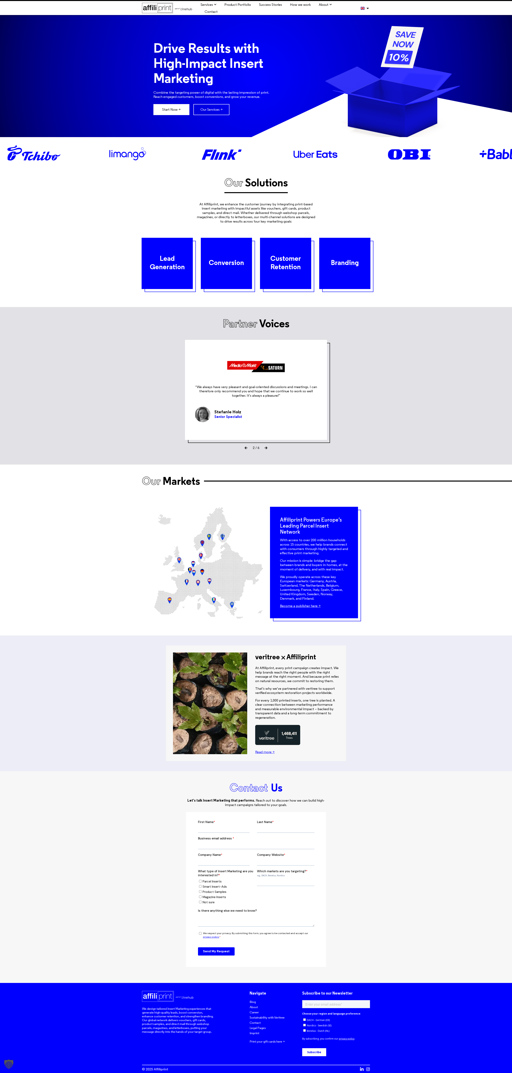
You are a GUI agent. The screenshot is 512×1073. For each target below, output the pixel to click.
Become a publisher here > (300, 606)
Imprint (254, 1033)
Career (254, 1012)
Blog (253, 1002)
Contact (255, 1023)
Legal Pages (258, 1028)
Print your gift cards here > (267, 1041)
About (254, 1007)
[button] (246, 448)
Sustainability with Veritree (267, 1017)
